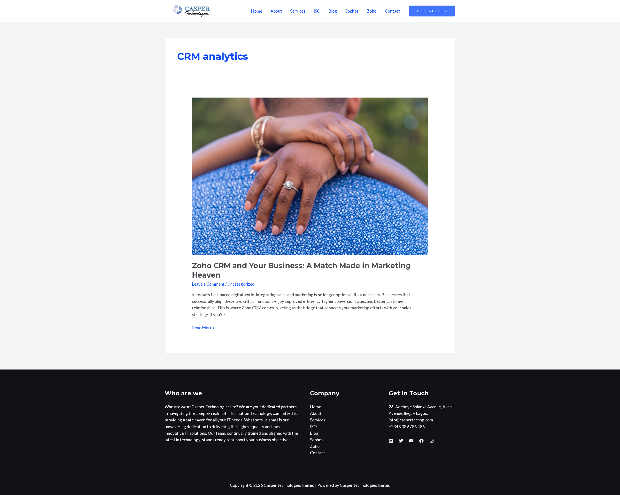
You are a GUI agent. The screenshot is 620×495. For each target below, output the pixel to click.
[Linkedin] (391, 441)
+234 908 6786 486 (407, 426)
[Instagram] (431, 441)
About (276, 11)
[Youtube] (411, 441)
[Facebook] (421, 441)
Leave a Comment (208, 284)
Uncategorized (241, 284)
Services (297, 11)
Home (256, 11)
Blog (333, 11)
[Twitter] (401, 441)
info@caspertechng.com (411, 419)
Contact (392, 11)
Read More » (203, 327)
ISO (317, 11)
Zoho (372, 11)
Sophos (352, 11)
